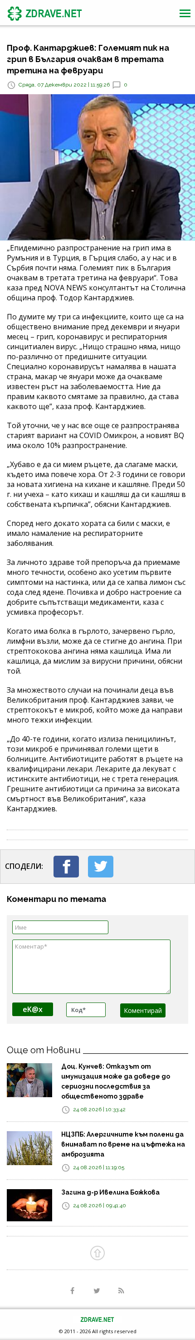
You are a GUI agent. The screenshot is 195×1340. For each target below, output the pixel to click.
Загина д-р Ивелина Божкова (110, 1192)
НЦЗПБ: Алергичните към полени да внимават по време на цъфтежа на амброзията (123, 1144)
